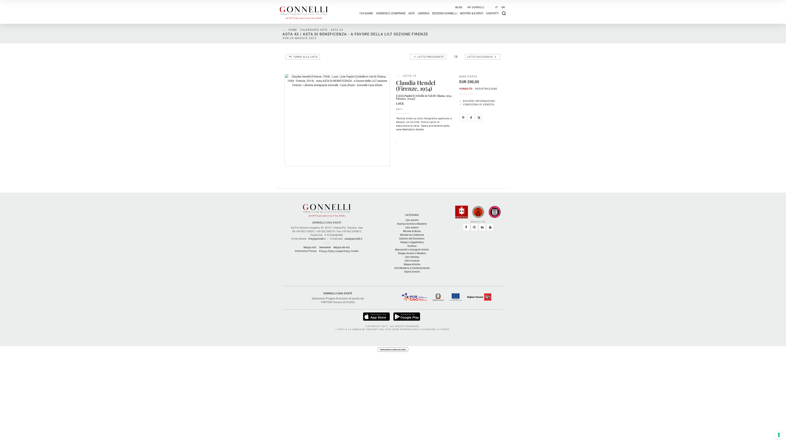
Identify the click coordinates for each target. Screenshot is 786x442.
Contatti (492, 13)
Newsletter (325, 247)
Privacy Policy (327, 251)
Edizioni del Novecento (412, 238)
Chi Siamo (366, 13)
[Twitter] (478, 117)
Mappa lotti (310, 247)
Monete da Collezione (412, 234)
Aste (411, 13)
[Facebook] (471, 117)
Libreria (423, 13)
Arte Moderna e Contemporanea (412, 268)
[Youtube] (490, 227)
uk (503, 7)
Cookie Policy (342, 251)
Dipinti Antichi (412, 271)
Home (293, 29)
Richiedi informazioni (479, 101)
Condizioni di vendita (478, 104)
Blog (458, 7)
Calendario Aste (314, 29)
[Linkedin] (482, 227)
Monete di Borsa (412, 231)
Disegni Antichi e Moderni (412, 253)
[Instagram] (474, 227)
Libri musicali (412, 260)
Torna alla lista (305, 56)
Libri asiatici (412, 227)
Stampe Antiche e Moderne (412, 223)
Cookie (354, 251)
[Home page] (303, 12)
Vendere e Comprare (391, 13)
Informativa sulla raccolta (393, 349)
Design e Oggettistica (412, 242)
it (496, 7)
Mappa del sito (341, 247)
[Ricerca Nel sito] (503, 13)
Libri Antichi (412, 220)
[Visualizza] (376, 316)
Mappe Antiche (412, 264)
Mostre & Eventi (471, 13)
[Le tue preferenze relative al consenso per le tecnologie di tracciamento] (779, 435)
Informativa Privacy (306, 251)
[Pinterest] (463, 117)
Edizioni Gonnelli (444, 13)
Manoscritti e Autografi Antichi (412, 249)
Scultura (412, 246)
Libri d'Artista (412, 257)
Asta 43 (337, 29)
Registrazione (486, 88)
